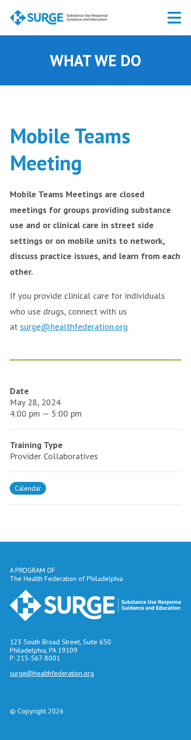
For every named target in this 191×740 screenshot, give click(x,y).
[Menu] (174, 17)
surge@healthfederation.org (74, 326)
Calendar (28, 488)
